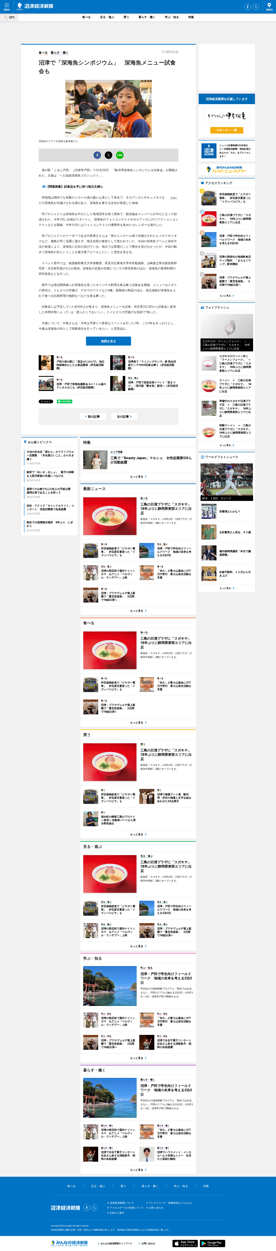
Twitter (256, 7)
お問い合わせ (156, 1207)
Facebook (247, 7)
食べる (86, 17)
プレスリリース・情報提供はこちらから (171, 1202)
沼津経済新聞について (122, 1202)
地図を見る (108, 341)
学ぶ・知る (172, 17)
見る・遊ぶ (107, 17)
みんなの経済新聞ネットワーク (69, 1243)
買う (126, 17)
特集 (191, 17)
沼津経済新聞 (35, 6)
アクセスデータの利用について (127, 1207)
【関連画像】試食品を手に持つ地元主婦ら (74, 186)
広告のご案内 (117, 1212)
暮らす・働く (147, 17)
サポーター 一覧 (226, 130)
